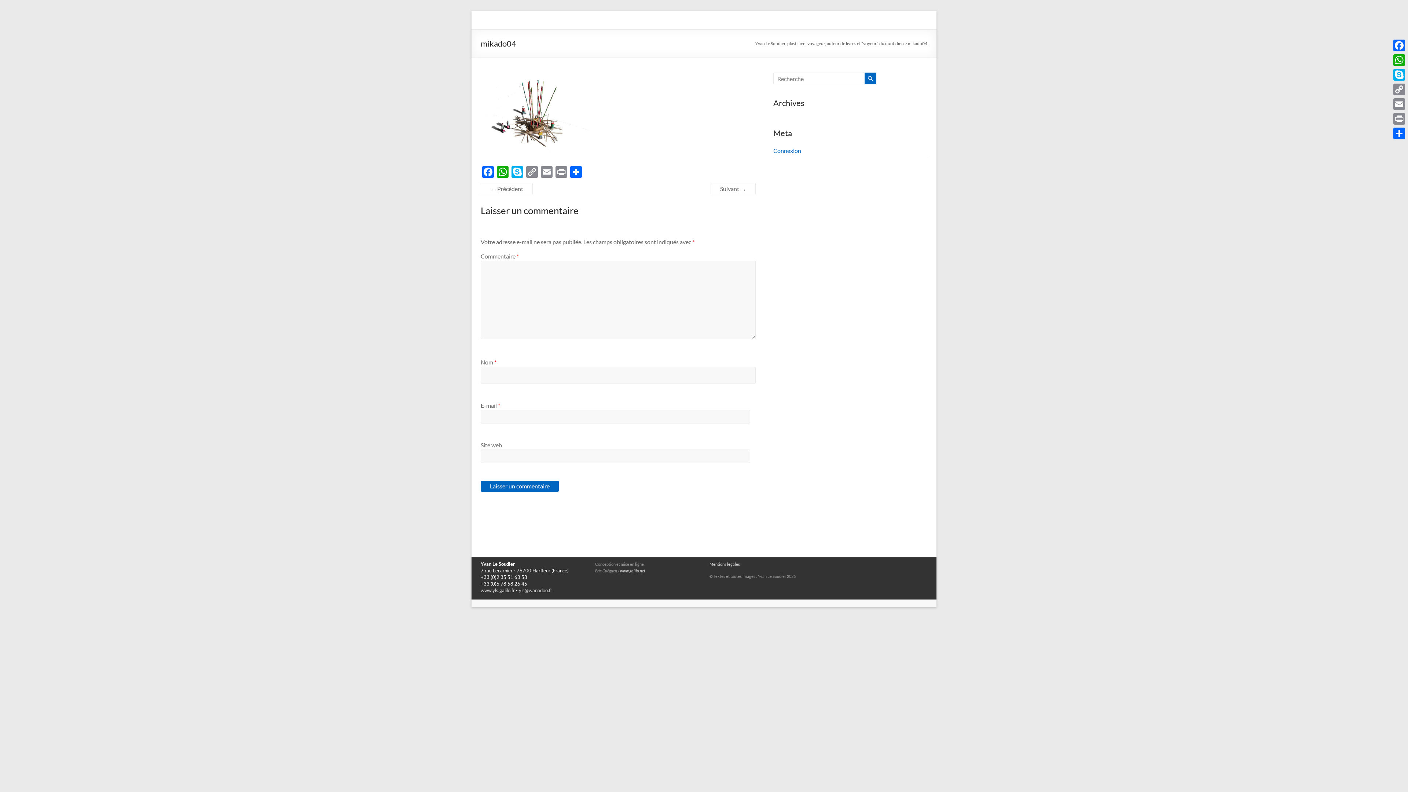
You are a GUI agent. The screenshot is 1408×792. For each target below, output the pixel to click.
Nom (488, 362)
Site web (491, 444)
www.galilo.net (632, 571)
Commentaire (500, 256)
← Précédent (506, 188)
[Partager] (1399, 133)
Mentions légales (725, 564)
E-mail (490, 405)
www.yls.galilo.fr (498, 590)
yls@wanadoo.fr (535, 590)
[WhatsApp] (1399, 60)
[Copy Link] (1399, 89)
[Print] (1399, 118)
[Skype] (1399, 74)
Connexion (787, 150)
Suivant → (733, 188)
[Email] (1399, 104)
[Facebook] (1399, 45)
